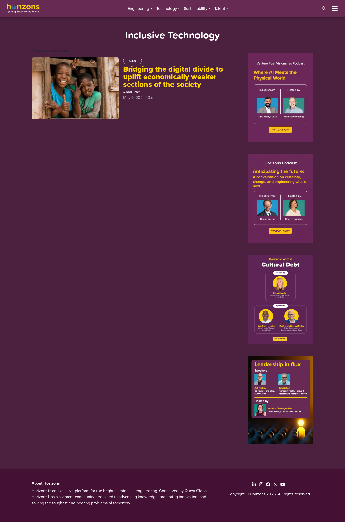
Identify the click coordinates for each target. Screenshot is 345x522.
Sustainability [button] (195, 8)
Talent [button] (219, 8)
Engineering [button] (138, 8)
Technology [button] (166, 8)
